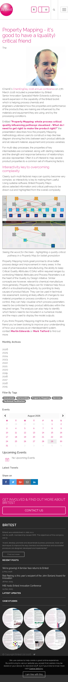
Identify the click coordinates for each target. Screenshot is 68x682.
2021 (4, 366)
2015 (4, 386)
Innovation (8, 398)
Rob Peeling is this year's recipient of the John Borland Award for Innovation (33, 576)
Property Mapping (41, 398)
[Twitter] (34, 654)
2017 (4, 379)
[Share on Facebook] (5, 482)
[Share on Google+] (20, 482)
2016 (5, 383)
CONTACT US (34, 510)
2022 (5, 362)
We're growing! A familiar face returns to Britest (25, 568)
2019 (5, 373)
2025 (5, 352)
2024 (5, 356)
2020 (5, 369)
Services (57, 398)
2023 (5, 359)
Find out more (13, 554)
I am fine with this (34, 674)
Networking (23, 398)
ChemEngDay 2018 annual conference (34, 89)
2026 (5, 349)
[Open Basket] (45, 9)
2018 (5, 376)
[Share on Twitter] (13, 482)
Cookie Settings (36, 668)
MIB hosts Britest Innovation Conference (21, 585)
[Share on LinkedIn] (34, 482)
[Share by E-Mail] (27, 482)
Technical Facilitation (14, 401)
